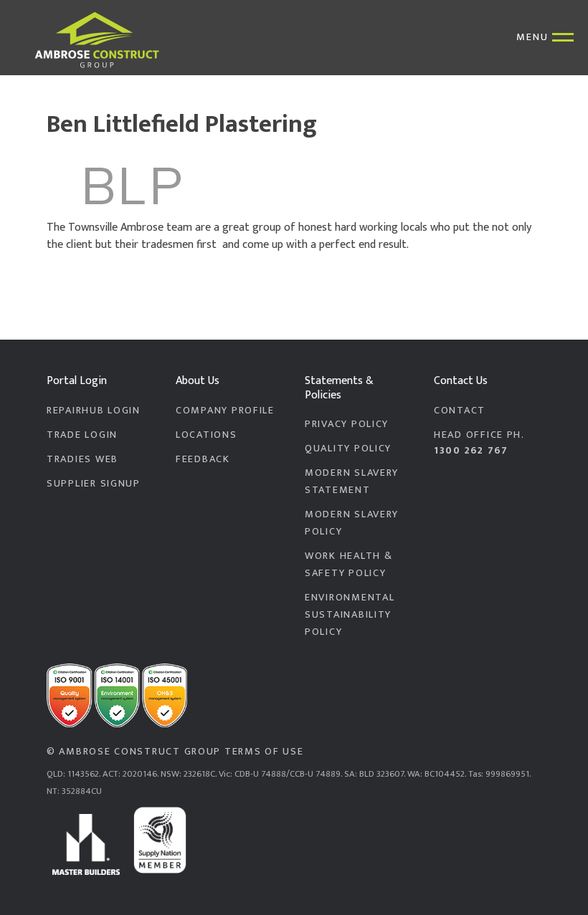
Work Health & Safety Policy (348, 564)
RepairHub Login (94, 410)
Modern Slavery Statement (352, 481)
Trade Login (82, 435)
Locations (206, 435)
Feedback (203, 459)
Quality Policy (348, 448)
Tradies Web (82, 459)
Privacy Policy (347, 424)
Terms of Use (264, 751)
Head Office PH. (479, 442)
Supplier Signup (94, 483)
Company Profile (225, 410)
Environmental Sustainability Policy (349, 615)
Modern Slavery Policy (352, 523)
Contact (459, 410)
